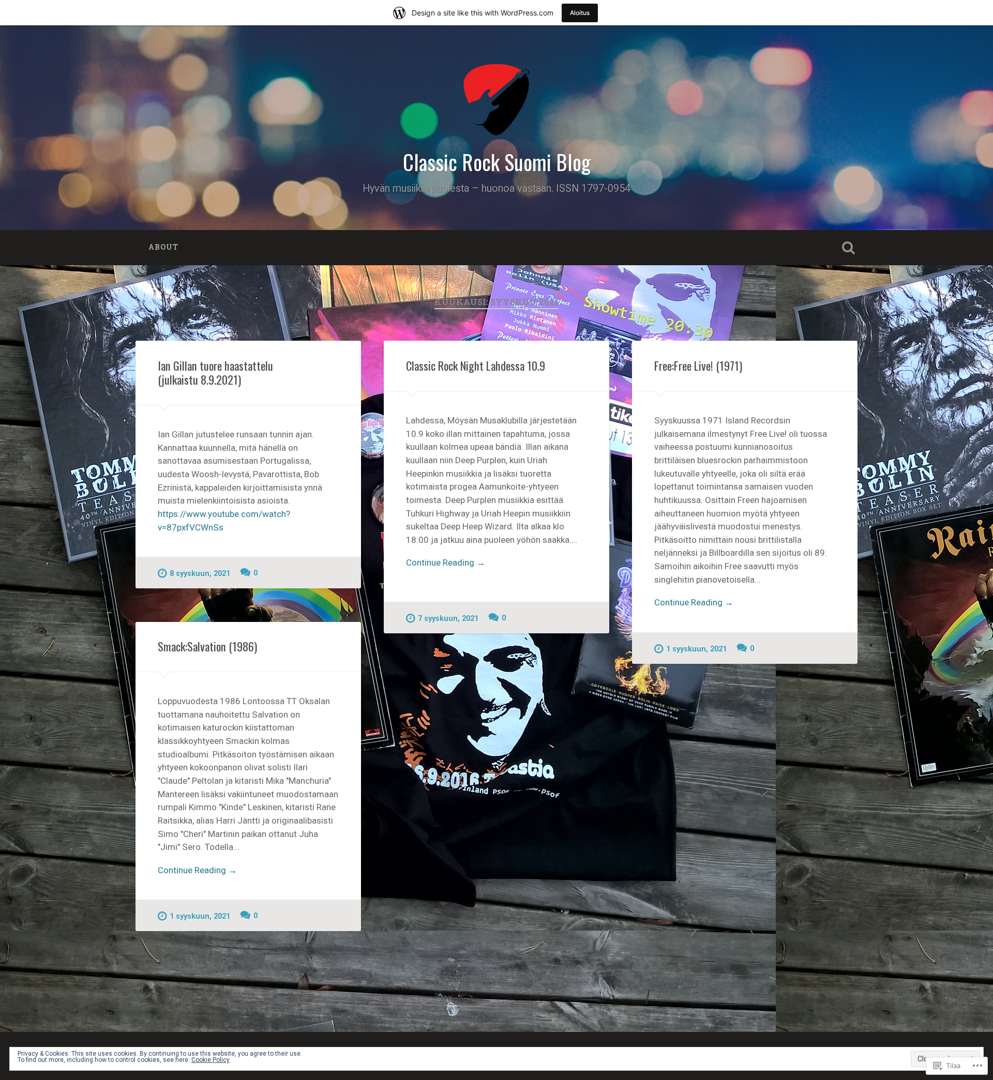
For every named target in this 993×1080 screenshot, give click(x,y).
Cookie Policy (210, 1059)
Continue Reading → (445, 562)
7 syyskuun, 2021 (448, 618)
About (163, 247)
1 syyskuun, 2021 (696, 649)
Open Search (848, 247)
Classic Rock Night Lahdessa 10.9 (475, 365)
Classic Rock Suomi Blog (497, 161)
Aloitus (580, 13)
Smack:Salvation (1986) (207, 646)
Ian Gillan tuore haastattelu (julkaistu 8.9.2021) (215, 372)
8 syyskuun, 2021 (200, 573)
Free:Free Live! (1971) (698, 365)
